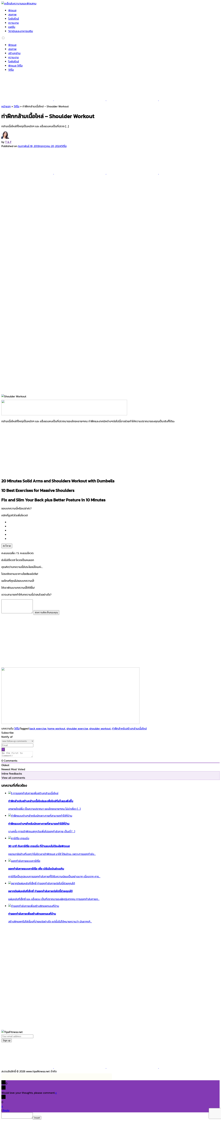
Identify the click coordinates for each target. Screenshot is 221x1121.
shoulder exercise (77, 728)
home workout (56, 728)
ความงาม (13, 23)
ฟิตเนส (12, 10)
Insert (37, 1118)
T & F (8, 142)
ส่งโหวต (7, 546)
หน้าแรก (6, 106)
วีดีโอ (11, 70)
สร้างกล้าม (14, 53)
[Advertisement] (110, 450)
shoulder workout (100, 728)
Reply (6, 1110)
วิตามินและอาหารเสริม (20, 31)
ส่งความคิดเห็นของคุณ (46, 612)
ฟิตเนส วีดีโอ (15, 66)
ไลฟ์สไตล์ (13, 19)
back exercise (37, 728)
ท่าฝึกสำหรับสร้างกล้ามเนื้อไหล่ (129, 728)
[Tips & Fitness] (18, 3)
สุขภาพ (12, 14)
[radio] (114, 522)
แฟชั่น (11, 27)
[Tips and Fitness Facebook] (27, 99)
